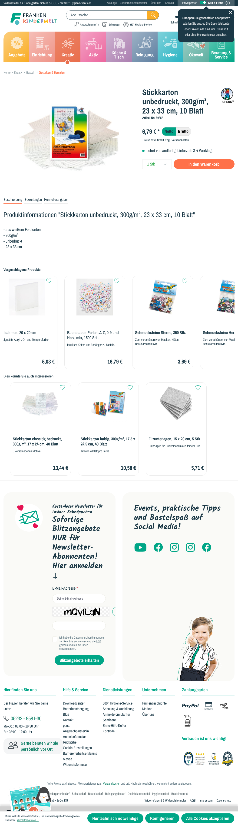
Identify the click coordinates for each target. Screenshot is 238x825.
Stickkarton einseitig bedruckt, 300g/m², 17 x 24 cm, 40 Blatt (37, 441)
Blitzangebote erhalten (79, 660)
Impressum (206, 800)
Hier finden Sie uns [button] (20, 690)
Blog (66, 714)
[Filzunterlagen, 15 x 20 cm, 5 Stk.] (176, 403)
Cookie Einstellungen (77, 747)
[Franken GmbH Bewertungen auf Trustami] (210, 758)
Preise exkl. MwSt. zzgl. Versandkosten (165, 140)
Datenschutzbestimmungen (89, 638)
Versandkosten (111, 783)
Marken (147, 708)
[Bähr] (227, 95)
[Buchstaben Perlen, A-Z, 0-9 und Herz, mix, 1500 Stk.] (94, 297)
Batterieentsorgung (76, 708)
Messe (67, 758)
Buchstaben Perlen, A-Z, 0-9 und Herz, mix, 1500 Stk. (93, 335)
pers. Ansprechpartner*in (76, 728)
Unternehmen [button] (154, 690)
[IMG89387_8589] (69, 137)
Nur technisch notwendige (115, 818)
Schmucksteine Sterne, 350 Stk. (160, 332)
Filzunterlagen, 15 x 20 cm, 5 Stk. (175, 439)
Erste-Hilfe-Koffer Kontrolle (114, 728)
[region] (69, 137)
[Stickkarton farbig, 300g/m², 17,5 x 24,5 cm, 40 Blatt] (108, 403)
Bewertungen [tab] (33, 199)
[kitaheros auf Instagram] (190, 547)
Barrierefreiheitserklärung (80, 753)
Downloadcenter (73, 703)
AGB (98, 641)
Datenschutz (223, 800)
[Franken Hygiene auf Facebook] (206, 548)
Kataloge (111, 3)
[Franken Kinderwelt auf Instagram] (174, 547)
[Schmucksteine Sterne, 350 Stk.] (162, 297)
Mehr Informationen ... (28, 820)
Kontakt (169, 3)
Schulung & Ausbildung (118, 708)
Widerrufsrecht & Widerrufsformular (165, 800)
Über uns (156, 3)
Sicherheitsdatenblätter (133, 3)
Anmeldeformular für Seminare (116, 717)
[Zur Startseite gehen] (30, 19)
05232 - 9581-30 (25, 718)
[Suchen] (153, 15)
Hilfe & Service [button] (75, 690)
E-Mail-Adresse (65, 588)
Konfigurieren (162, 818)
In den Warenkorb (204, 164)
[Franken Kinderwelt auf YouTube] (140, 548)
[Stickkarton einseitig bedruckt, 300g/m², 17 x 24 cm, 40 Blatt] (40, 403)
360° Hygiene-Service (117, 703)
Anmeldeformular (74, 736)
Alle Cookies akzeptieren (207, 818)
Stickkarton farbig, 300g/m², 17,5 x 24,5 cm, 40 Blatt (108, 441)
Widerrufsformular (75, 764)
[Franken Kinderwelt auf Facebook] (158, 548)
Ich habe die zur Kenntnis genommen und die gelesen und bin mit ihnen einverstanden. (81, 643)
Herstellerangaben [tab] (56, 199)
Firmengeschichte (154, 703)
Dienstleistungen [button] (117, 690)
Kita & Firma (215, 3)
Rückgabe (69, 742)
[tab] (12, 200)
